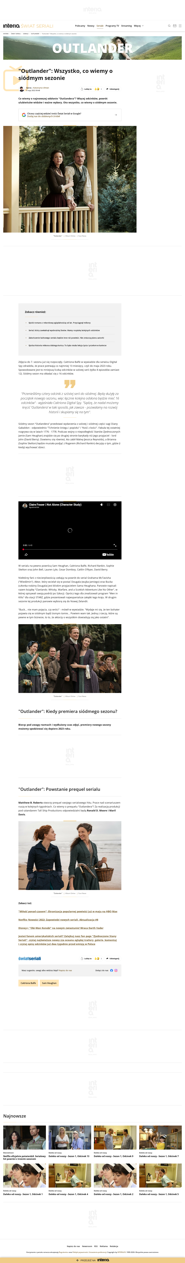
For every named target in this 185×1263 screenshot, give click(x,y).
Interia (6, 34)
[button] (139, 26)
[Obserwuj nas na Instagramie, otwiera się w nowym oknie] (116, 970)
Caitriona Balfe (28, 983)
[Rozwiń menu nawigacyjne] (180, 26)
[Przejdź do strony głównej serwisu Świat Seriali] (37, 26)
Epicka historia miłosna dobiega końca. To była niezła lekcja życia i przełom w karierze (67, 345)
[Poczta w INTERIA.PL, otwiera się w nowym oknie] (174, 26)
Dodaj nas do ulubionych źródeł (54, 116)
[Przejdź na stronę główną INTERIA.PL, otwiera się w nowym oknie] (11, 26)
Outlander (35, 34)
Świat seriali (16, 34)
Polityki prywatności (80, 1252)
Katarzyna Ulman (41, 87)
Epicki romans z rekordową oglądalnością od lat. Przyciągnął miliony (60, 322)
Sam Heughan (49, 983)
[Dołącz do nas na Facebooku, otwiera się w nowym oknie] (111, 970)
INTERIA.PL (121, 1252)
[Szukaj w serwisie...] (169, 26)
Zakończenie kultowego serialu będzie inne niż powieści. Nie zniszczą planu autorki (66, 338)
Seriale (25, 34)
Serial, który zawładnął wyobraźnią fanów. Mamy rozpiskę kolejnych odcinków (64, 330)
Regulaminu (63, 1252)
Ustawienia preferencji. (98, 1252)
